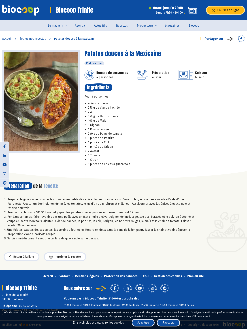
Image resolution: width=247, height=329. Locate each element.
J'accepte (168, 322)
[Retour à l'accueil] (20, 10)
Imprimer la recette (68, 256)
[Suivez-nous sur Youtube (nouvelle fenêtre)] (4, 164)
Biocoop (194, 25)
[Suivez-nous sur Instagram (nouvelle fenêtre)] (4, 173)
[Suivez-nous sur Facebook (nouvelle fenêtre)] (4, 146)
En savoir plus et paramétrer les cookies (98, 322)
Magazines (172, 25)
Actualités (100, 25)
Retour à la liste (23, 256)
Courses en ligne (228, 10)
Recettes (122, 25)
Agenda (80, 25)
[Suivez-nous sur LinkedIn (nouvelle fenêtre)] (4, 155)
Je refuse (143, 322)
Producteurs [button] (145, 25)
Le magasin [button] (55, 25)
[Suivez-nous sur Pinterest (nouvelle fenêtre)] (4, 182)
